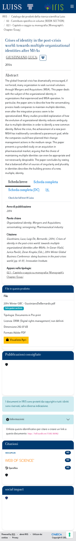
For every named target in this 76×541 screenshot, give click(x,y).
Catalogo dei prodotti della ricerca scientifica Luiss (38, 16)
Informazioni (16, 419)
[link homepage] (19, 6)
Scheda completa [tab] (46, 182)
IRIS (4, 16)
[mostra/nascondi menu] (72, 7)
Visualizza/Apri (17, 340)
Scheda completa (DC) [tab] (23, 190)
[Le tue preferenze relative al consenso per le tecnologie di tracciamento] (69, 534)
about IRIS (24, 534)
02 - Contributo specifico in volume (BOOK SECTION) (35, 21)
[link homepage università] (53, 6)
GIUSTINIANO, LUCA (21, 57)
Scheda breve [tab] (17, 182)
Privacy (15, 538)
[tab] (48, 190)
